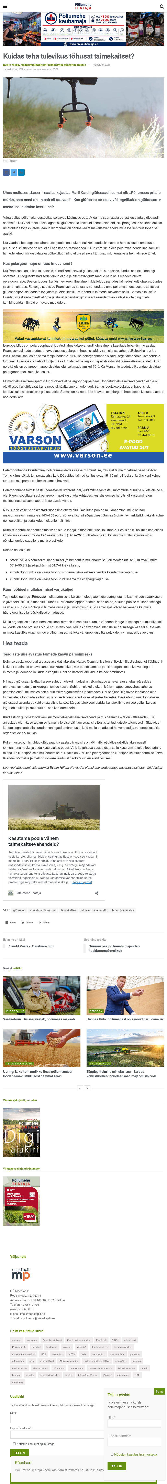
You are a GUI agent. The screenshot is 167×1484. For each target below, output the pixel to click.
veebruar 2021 (101, 64)
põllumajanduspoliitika (97, 1361)
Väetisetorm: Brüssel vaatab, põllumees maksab (39, 1019)
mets (84, 1354)
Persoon (96, 1011)
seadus (137, 1361)
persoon (135, 1354)
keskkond (51, 1347)
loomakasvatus (123, 1347)
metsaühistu (117, 1354)
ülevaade (17, 1382)
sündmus (59, 1368)
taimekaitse (68, 910)
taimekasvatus (126, 1368)
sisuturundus (40, 1368)
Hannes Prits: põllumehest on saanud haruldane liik (125, 1019)
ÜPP (137, 1375)
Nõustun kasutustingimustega (35, 1444)
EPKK (115, 1340)
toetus (69, 1375)
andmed (16, 1340)
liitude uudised (100, 1347)
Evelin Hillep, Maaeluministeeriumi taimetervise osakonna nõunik (44, 64)
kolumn (67, 1347)
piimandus (18, 1361)
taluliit (144, 1368)
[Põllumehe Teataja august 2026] (21, 1132)
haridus (36, 1347)
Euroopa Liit (15, 1011)
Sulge (159, 1391)
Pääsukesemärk (68, 1361)
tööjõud (107, 1375)
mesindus (57, 1354)
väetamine (123, 1375)
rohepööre (121, 1361)
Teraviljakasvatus (19, 1063)
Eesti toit (101, 1340)
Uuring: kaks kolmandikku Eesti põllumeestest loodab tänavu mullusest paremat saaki (37, 1073)
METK (71, 1354)
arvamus (32, 1340)
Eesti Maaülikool (52, 1340)
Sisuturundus (100, 1063)
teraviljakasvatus (123, 910)
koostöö (81, 1347)
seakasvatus (19, 1368)
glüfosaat (19, 910)
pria (32, 1361)
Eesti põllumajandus (79, 1340)
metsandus (98, 1354)
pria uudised (47, 1361)
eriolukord (130, 1340)
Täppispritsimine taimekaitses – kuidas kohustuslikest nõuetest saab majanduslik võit (121, 1073)
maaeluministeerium (43, 910)
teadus (16, 1375)
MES (43, 1354)
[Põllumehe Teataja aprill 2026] (21, 1201)
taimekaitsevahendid (94, 910)
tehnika (30, 1375)
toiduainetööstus (88, 1375)
